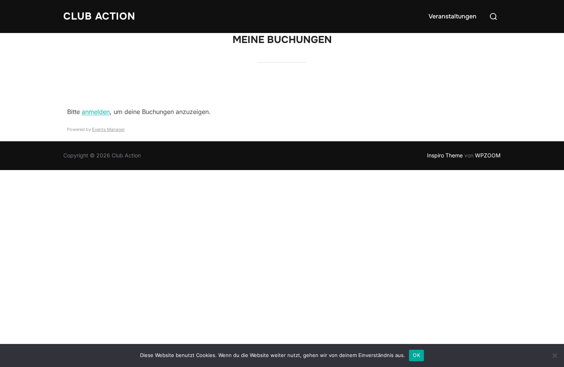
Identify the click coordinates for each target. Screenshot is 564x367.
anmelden (96, 112)
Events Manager (108, 129)
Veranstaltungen (453, 16)
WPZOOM (488, 155)
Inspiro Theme (445, 155)
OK (416, 355)
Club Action (99, 16)
